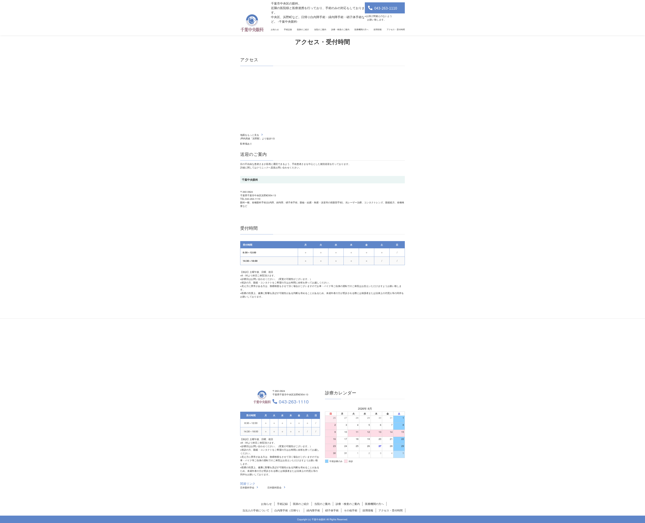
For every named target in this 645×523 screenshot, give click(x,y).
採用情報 (378, 29)
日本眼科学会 (247, 487)
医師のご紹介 (303, 29)
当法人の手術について (255, 510)
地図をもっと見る (249, 135)
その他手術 (350, 510)
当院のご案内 (320, 29)
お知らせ (275, 29)
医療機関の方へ (361, 29)
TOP (630, 510)
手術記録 (288, 29)
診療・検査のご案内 (340, 29)
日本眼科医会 (274, 487)
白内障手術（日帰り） (287, 510)
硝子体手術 (332, 510)
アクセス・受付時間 (396, 29)
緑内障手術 (313, 510)
